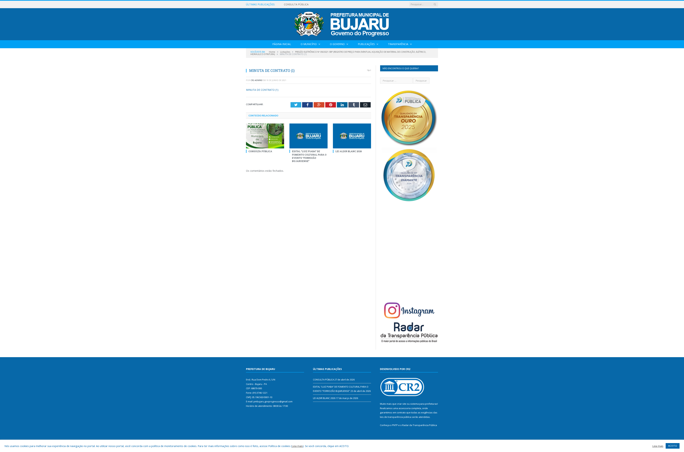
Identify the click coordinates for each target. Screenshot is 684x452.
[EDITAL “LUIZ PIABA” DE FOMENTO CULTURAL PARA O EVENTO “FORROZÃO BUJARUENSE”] (308, 135)
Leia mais (297, 446)
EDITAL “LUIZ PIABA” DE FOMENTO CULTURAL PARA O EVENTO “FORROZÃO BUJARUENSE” (325, 4)
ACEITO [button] (672, 445)
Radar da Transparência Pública (419, 425)
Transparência (398, 44)
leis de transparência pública (395, 417)
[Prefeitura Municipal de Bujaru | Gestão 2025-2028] (342, 23)
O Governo (337, 44)
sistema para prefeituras (423, 403)
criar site (401, 403)
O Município (309, 44)
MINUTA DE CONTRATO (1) (262, 89)
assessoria (404, 408)
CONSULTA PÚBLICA (260, 151)
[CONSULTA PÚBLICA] (265, 135)
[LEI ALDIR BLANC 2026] (352, 135)
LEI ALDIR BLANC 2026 (348, 151)
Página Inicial (281, 44)
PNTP (395, 425)
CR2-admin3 (256, 80)
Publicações (366, 44)
